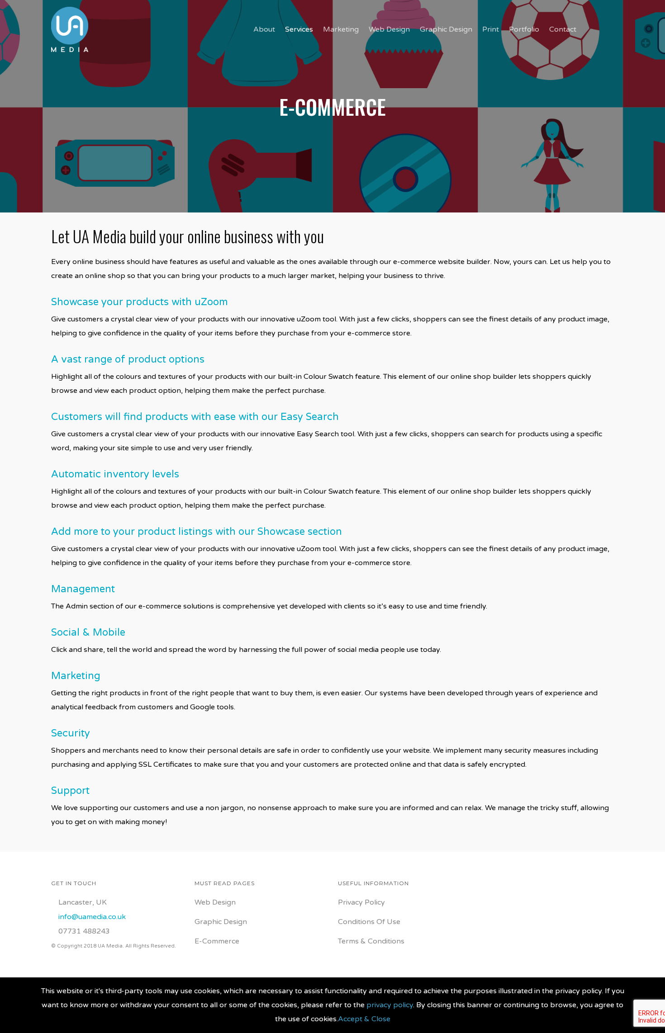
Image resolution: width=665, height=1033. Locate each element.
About (264, 29)
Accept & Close (364, 1019)
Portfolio (524, 29)
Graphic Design (446, 29)
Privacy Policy (361, 902)
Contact (562, 29)
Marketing (341, 29)
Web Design (389, 29)
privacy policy (389, 1004)
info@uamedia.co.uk (92, 916)
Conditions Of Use (369, 921)
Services (299, 29)
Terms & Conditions (371, 941)
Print (490, 29)
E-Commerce (217, 941)
